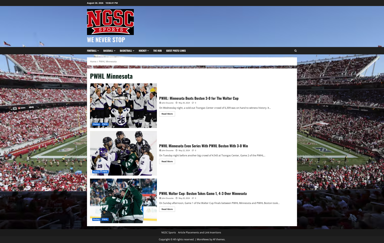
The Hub (157, 50)
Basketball (126, 50)
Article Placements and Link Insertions (199, 232)
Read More (168, 114)
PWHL (105, 124)
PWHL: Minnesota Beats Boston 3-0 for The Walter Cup (123, 105)
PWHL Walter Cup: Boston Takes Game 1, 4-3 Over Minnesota (123, 201)
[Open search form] (295, 51)
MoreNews (203, 239)
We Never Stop (106, 39)
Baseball (108, 50)
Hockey (143, 50)
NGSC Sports (168, 232)
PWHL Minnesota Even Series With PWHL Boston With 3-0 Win (123, 153)
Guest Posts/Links (176, 50)
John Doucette (168, 103)
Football (92, 50)
